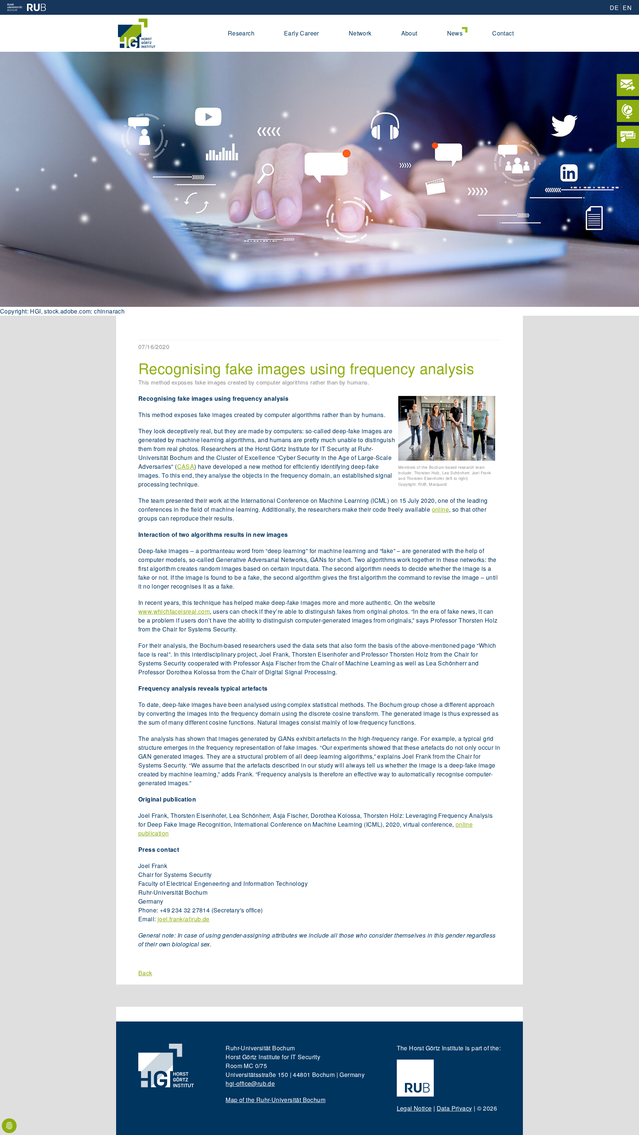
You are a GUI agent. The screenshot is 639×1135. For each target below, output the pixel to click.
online (440, 509)
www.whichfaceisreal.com (174, 611)
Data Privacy (454, 1108)
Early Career (301, 33)
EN (627, 7)
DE (614, 7)
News (455, 33)
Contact (503, 33)
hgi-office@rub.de (250, 1083)
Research (241, 33)
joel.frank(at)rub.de (184, 919)
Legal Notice (414, 1108)
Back (145, 973)
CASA (186, 466)
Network (360, 33)
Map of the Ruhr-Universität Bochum (275, 1099)
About (409, 33)
